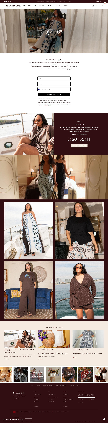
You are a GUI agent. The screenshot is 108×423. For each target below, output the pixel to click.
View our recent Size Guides (53, 327)
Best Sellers (37, 401)
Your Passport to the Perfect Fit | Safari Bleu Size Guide (19, 350)
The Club (57, 5)
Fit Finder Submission (68, 399)
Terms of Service (86, 421)
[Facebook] (18, 398)
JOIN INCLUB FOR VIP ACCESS (79, 145)
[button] (104, 419)
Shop (29, 5)
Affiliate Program (53, 404)
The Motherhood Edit (45, 5)
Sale (35, 5)
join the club (50, 1)
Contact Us (51, 399)
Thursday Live (67, 5)
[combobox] (40, 89)
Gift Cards (36, 406)
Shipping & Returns (53, 397)
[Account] (93, 6)
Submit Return (52, 394)
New (24, 5)
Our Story (65, 394)
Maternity (36, 399)
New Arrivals (37, 394)
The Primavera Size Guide (46, 349)
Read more (6, 358)
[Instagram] (13, 398)
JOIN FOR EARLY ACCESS (54, 94)
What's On (51, 401)
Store (64, 401)
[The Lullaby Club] (12, 5)
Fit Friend (65, 406)
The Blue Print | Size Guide (81, 349)
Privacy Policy (78, 421)
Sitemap (93, 421)
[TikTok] (16, 398)
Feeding (36, 397)
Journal (65, 397)
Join (92, 399)
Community (66, 404)
